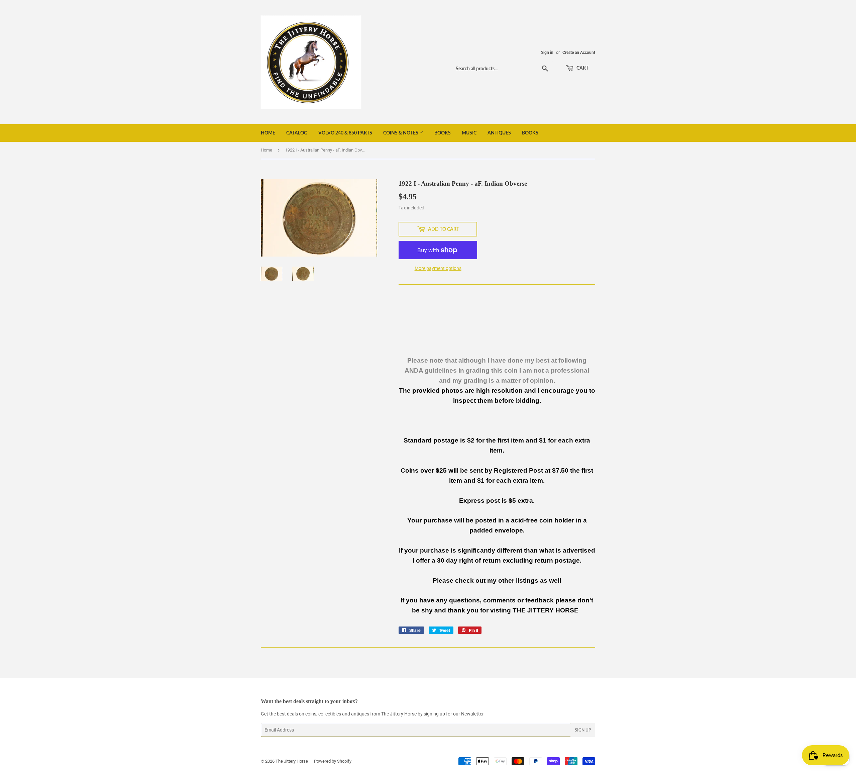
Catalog (296, 132)
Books (442, 132)
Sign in (547, 52)
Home (268, 132)
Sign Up (583, 730)
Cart (581, 68)
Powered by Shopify (332, 761)
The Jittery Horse (292, 761)
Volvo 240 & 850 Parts (345, 132)
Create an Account (578, 52)
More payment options (438, 268)
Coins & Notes (401, 132)
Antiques (499, 132)
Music (469, 132)
